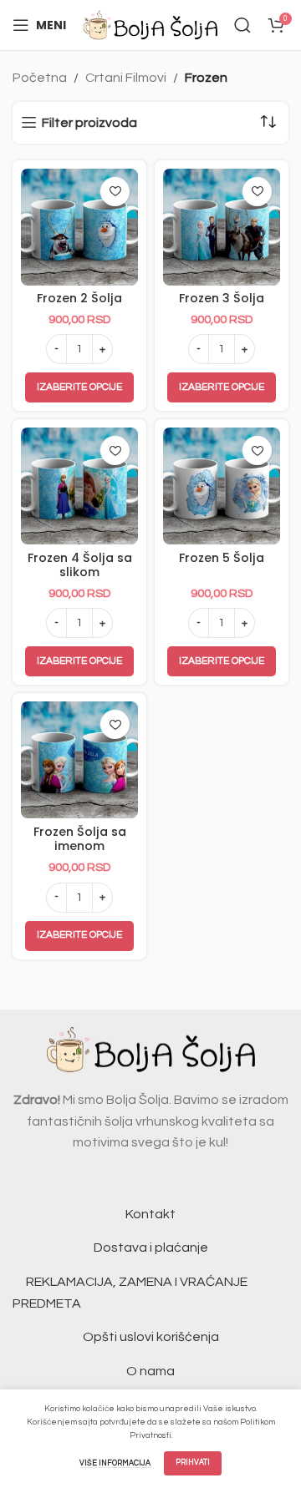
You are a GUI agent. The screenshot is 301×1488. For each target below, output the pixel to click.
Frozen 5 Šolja (221, 557)
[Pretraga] (242, 25)
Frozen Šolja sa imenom (79, 838)
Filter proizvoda (89, 122)
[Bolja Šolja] (150, 24)
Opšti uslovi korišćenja (151, 1337)
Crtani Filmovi (125, 77)
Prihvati (193, 1462)
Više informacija (115, 1463)
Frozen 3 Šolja (221, 298)
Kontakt (150, 1214)
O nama (150, 1371)
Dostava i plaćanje (151, 1247)
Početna (40, 77)
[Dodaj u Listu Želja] (115, 191)
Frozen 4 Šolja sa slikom (80, 564)
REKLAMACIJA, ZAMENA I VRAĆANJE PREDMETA (130, 1292)
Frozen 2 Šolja (79, 298)
